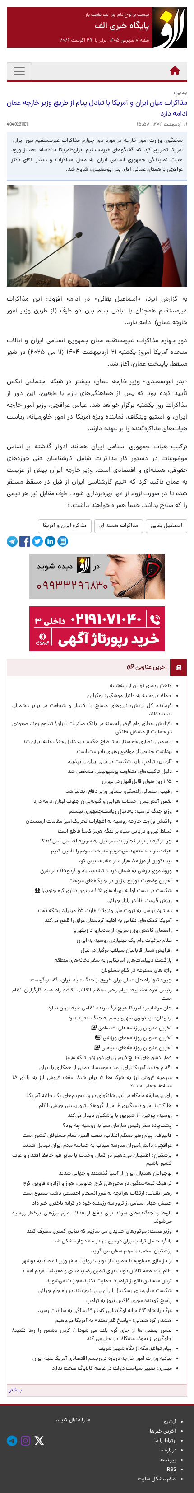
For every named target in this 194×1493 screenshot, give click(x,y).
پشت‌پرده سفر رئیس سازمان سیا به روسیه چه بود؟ (117, 1126)
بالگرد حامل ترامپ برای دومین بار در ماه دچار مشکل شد (112, 1241)
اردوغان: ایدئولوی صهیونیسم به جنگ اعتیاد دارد (120, 1018)
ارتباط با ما (165, 1441)
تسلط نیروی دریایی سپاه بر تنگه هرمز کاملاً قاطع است (115, 832)
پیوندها (167, 1460)
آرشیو (170, 1422)
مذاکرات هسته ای (118, 526)
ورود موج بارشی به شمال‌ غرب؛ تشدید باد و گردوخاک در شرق (106, 871)
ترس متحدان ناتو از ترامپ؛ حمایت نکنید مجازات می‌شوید (109, 1281)
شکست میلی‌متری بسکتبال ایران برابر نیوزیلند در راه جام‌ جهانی (105, 1291)
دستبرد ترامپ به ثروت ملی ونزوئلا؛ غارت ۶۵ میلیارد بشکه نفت (105, 911)
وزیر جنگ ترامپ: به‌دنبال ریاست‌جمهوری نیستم (120, 812)
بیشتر (15, 1390)
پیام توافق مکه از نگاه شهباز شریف (135, 1349)
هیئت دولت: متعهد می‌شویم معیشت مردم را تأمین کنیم (111, 851)
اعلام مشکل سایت (157, 1479)
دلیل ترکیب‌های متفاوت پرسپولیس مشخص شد (120, 772)
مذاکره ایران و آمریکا (65, 526)
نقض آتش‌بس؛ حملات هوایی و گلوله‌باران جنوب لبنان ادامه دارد (102, 802)
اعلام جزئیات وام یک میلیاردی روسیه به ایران (124, 941)
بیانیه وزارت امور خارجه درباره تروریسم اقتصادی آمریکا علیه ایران (102, 1359)
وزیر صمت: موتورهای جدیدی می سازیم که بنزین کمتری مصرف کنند (99, 1232)
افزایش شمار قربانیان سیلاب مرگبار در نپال (126, 951)
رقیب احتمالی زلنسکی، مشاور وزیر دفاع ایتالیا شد (119, 792)
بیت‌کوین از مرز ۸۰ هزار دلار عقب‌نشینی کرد (125, 861)
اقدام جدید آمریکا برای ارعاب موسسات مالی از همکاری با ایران (105, 1068)
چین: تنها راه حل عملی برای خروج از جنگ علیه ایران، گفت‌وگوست (101, 981)
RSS (171, 1470)
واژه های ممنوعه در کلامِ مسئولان (136, 971)
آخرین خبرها (163, 1432)
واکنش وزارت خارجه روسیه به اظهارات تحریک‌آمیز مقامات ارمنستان (99, 822)
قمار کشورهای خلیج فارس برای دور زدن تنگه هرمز (118, 1058)
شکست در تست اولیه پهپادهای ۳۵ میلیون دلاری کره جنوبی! (106, 891)
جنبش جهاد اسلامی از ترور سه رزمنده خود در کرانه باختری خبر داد (102, 1204)
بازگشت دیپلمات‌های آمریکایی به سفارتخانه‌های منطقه (113, 961)
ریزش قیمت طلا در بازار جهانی (139, 901)
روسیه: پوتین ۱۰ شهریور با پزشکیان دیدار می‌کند (120, 1116)
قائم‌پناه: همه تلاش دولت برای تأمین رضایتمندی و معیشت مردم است (97, 1271)
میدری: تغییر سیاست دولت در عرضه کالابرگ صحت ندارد (112, 1369)
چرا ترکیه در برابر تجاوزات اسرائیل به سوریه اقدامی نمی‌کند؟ (107, 841)
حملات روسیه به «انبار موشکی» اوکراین (129, 696)
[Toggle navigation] (19, 71)
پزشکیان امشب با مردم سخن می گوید (131, 1251)
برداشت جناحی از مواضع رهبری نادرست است (124, 752)
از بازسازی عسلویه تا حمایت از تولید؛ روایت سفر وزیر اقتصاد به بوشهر (97, 1261)
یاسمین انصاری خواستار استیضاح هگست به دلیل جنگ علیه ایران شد (97, 742)
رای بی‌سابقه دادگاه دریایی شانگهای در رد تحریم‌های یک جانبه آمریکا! (99, 1096)
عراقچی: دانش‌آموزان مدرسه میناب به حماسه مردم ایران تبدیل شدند (97, 1146)
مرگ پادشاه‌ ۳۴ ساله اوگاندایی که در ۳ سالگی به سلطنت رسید (105, 1311)
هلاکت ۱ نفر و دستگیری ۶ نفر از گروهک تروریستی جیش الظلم (105, 1106)
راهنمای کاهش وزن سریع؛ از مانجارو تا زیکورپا (122, 931)
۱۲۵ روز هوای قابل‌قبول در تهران (137, 782)
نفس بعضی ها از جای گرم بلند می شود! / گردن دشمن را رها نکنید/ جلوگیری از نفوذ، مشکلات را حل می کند (92, 1335)
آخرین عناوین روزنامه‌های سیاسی (136, 1048)
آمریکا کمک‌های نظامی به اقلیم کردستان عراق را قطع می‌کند (108, 921)
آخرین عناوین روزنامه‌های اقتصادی (134, 1028)
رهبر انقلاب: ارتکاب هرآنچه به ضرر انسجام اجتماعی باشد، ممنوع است (97, 1194)
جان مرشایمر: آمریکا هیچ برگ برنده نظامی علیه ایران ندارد (110, 1009)
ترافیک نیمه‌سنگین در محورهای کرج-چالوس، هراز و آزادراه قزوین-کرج (97, 1184)
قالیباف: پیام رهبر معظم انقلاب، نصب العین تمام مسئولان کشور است (97, 1136)
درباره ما (167, 1450)
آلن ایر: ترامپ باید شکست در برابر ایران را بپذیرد (120, 762)
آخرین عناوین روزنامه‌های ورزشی (137, 1038)
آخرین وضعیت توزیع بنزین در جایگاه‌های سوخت (120, 881)
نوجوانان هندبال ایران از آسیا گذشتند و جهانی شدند (115, 1174)
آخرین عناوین (150, 667)
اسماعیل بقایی (166, 526)
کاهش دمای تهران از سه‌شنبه (141, 686)
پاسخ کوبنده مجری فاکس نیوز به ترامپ (129, 1301)
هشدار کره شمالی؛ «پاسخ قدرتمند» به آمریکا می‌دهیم (113, 1321)
